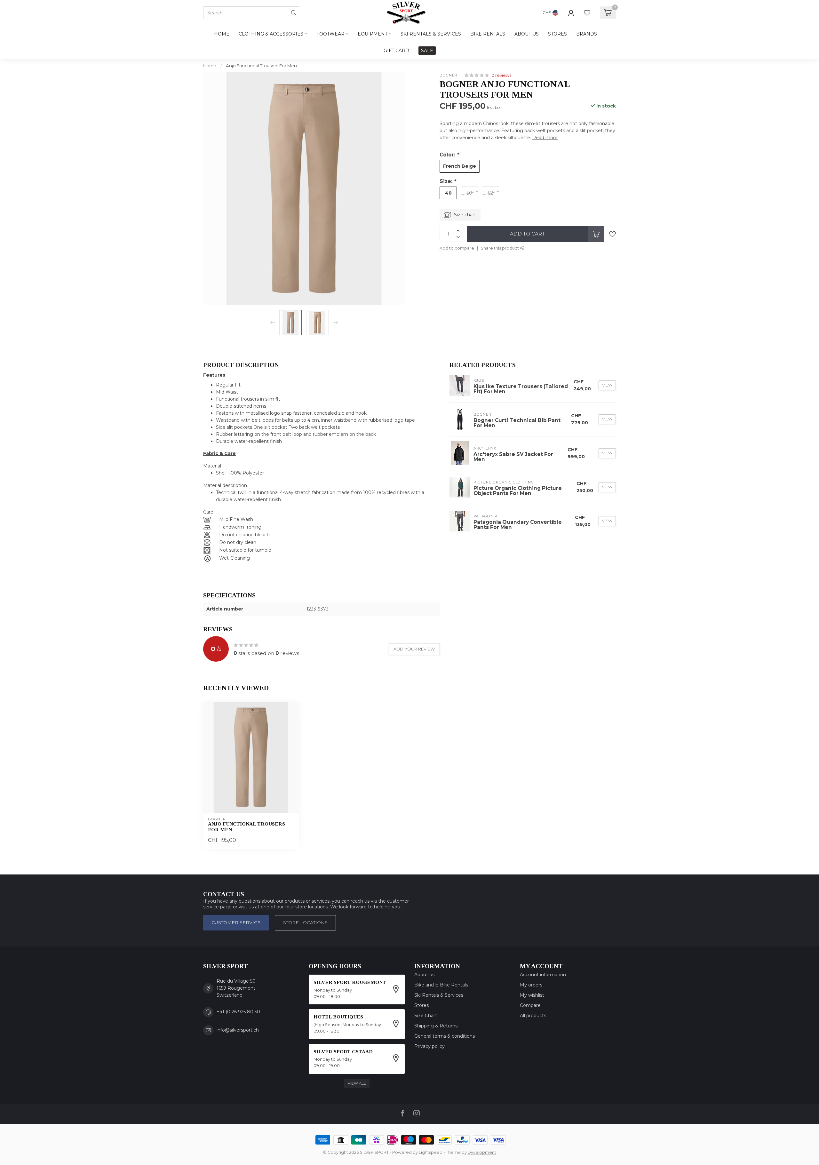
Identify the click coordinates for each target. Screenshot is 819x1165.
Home (221, 34)
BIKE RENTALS (487, 34)
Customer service (235, 922)
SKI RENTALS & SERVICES (431, 34)
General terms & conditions (444, 1036)
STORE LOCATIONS (305, 922)
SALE (427, 50)
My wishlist (532, 995)
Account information (543, 974)
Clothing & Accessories (271, 34)
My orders (531, 985)
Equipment (372, 34)
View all (357, 1083)
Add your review (414, 648)
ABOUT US (526, 34)
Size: (448, 181)
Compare (530, 1005)
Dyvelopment (482, 1152)
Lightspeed (430, 1152)
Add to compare (457, 248)
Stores (421, 1005)
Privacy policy (429, 1046)
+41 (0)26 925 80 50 (238, 1012)
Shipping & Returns (435, 1026)
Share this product (500, 248)
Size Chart (425, 1015)
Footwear (330, 34)
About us (424, 974)
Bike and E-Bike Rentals (441, 985)
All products (533, 1015)
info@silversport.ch (238, 1030)
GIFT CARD (396, 50)
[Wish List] (587, 12)
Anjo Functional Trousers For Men (261, 65)
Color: (449, 155)
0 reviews (501, 75)
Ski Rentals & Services (438, 995)
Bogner (448, 75)
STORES (557, 34)
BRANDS (586, 34)
